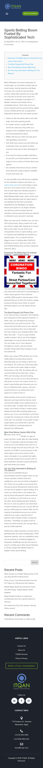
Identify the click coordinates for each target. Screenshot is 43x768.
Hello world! (30, 619)
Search (34, 562)
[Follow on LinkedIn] (14, 701)
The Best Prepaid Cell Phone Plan (20, 64)
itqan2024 (10, 42)
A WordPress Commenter (14, 619)
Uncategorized (31, 42)
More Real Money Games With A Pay (22, 67)
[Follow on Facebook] (21, 701)
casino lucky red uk (11, 185)
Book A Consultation (30, 13)
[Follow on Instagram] (29, 701)
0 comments (9, 44)
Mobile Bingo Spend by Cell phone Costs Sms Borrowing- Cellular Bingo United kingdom (19, 589)
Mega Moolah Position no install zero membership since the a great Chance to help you (19, 599)
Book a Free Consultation (21, 666)
